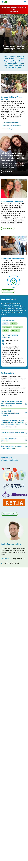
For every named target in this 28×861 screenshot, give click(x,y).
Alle (5, 323)
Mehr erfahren (7, 171)
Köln (5, 330)
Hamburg (18, 327)
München (15, 330)
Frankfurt (7, 327)
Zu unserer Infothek (9, 514)
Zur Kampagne (13, 11)
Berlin (13, 323)
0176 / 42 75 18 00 (12, 563)
